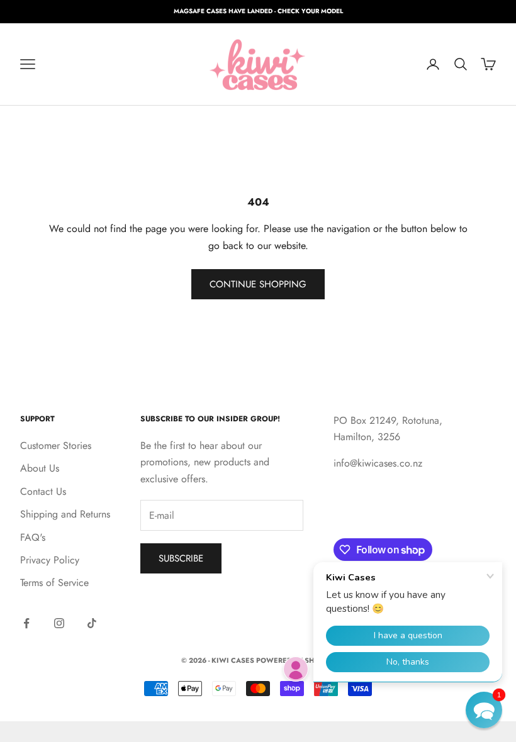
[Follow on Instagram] (59, 623)
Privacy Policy (49, 560)
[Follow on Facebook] (26, 623)
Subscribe (181, 558)
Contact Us (43, 491)
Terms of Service (54, 582)
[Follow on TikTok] (92, 623)
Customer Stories (55, 445)
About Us (39, 468)
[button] (484, 710)
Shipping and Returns (65, 514)
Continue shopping (258, 284)
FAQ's (32, 537)
